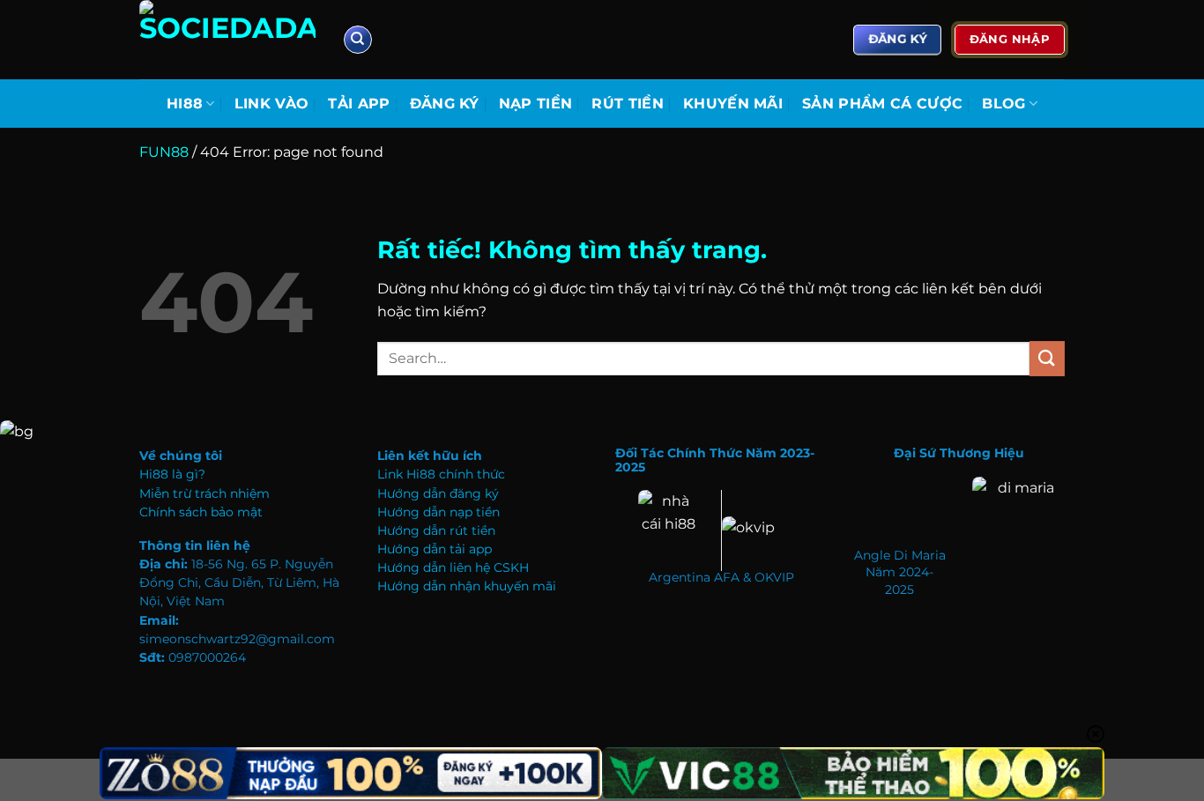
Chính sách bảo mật (201, 512)
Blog (1003, 103)
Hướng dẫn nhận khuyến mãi (466, 586)
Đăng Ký (444, 103)
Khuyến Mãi (733, 103)
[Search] (358, 40)
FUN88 (164, 152)
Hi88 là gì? (172, 474)
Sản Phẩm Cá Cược (882, 103)
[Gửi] (1047, 358)
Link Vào (271, 103)
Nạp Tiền (536, 103)
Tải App (359, 103)
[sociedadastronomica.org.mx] (227, 39)
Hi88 (185, 103)
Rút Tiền (627, 103)
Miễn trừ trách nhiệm (204, 493)
